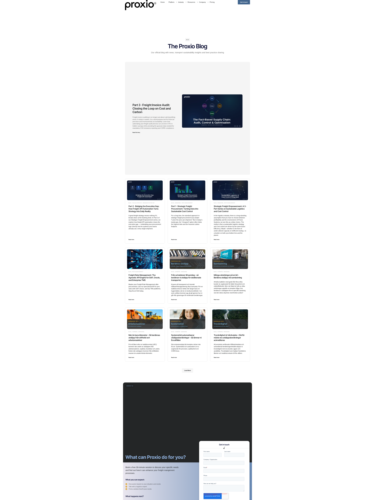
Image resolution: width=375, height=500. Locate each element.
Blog (130, 202)
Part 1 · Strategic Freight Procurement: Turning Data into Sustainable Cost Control (184, 209)
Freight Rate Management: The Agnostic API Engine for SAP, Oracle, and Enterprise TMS (144, 277)
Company (202, 2)
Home (162, 2)
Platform (171, 2)
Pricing (212, 2)
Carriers (177, 271)
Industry (181, 2)
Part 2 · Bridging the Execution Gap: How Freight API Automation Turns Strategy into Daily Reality (144, 209)
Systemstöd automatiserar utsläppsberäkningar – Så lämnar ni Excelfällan (186, 337)
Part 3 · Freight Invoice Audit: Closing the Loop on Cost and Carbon (152, 108)
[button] (187, 370)
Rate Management (187, 202)
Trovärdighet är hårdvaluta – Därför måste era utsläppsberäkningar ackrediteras (229, 337)
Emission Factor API (148, 202)
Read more (131, 239)
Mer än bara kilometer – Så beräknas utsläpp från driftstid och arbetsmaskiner (144, 337)
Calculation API (137, 202)
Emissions (178, 202)
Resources (191, 2)
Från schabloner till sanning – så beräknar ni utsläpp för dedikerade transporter (186, 277)
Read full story (136, 132)
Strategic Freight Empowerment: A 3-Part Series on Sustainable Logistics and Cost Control (230, 209)
